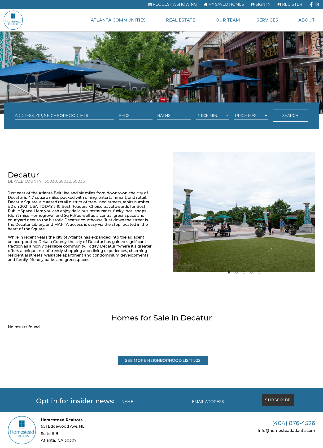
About (306, 20)
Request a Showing (175, 4)
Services (267, 20)
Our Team (228, 20)
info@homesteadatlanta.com (286, 430)
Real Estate (180, 20)
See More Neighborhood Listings (163, 360)
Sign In (263, 4)
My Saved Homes (226, 4)
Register (292, 4)
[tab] (229, 272)
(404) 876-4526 (293, 423)
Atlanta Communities (118, 20)
